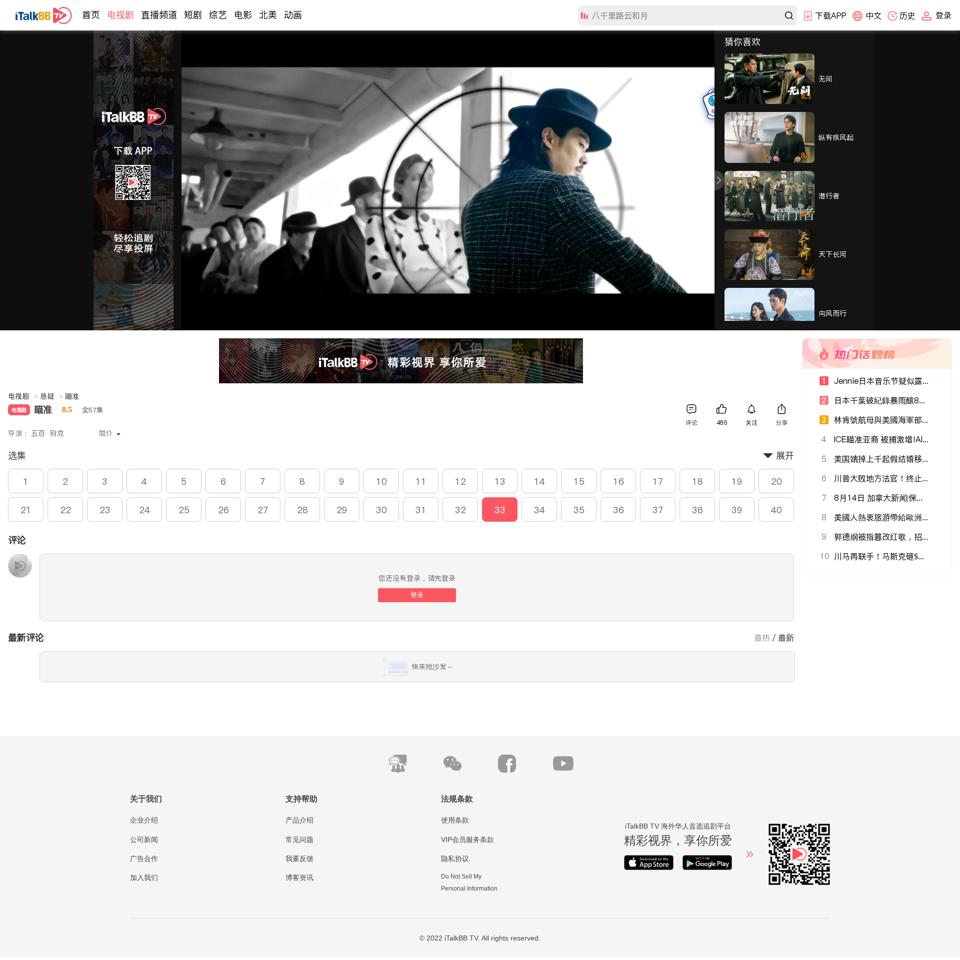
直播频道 (159, 14)
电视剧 (120, 14)
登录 (417, 595)
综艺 (218, 14)
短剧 (193, 14)
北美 (268, 14)
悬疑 (51, 396)
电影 (243, 14)
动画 (293, 14)
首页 (91, 14)
